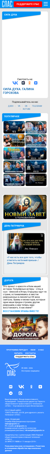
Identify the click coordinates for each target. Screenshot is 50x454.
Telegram (37, 106)
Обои (32, 350)
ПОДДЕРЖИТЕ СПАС (28, 4)
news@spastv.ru (12, 424)
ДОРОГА (8, 280)
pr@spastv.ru (21, 426)
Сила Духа (10, 14)
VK (19, 106)
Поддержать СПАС (25, 357)
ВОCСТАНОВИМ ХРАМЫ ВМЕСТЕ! (21, 311)
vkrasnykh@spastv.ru (34, 430)
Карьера (18, 353)
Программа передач (17, 350)
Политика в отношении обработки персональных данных (25, 448)
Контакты (30, 353)
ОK (26, 106)
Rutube (26, 109)
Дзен (10, 106)
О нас (41, 350)
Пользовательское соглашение (19, 446)
